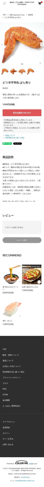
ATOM (5, 395)
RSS (4, 389)
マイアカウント (9, 422)
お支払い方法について (12, 366)
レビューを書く (22, 240)
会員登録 (6, 427)
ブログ (5, 383)
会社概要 (6, 400)
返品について (10, 135)
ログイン (6, 433)
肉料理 (30, 15)
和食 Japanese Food (17, 15)
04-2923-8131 (25, 477)
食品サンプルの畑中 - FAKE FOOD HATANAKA (22, 3)
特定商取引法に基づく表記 (14, 138)
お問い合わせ (8, 444)
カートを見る (8, 439)
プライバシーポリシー (12, 378)
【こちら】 (22, 128)
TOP (4, 15)
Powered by (10, 463)
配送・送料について (11, 355)
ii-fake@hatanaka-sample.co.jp (24, 481)
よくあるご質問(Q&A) (11, 406)
